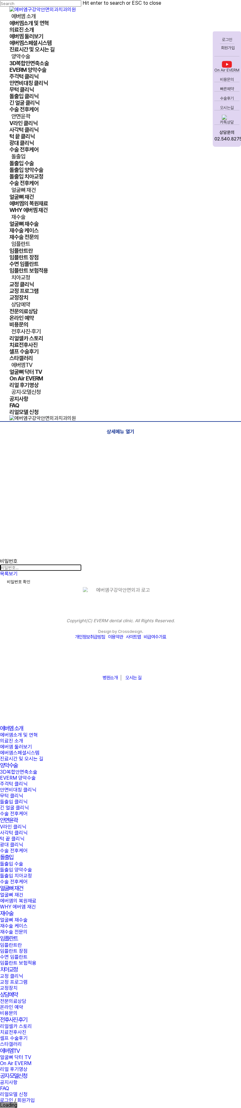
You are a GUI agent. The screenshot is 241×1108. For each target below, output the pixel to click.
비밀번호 (9, 561)
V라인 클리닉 (13, 827)
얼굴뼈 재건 (11, 888)
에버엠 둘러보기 (16, 747)
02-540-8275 (120, 662)
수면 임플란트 (14, 957)
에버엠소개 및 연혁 (19, 735)
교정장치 (9, 988)
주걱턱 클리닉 (14, 784)
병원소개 (110, 678)
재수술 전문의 (14, 932)
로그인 (227, 39)
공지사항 (9, 1082)
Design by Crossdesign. (120, 631)
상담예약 (9, 994)
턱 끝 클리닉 (12, 839)
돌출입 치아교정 (16, 876)
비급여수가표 (155, 637)
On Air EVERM (226, 70)
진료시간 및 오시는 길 (21, 759)
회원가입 (227, 47)
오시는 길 (134, 678)
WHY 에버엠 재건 (18, 907)
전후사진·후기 (13, 1019)
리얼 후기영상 (14, 1069)
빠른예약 (227, 89)
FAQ (4, 1088)
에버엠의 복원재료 (18, 901)
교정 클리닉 (11, 976)
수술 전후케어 (14, 814)
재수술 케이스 (14, 926)
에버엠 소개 (11, 728)
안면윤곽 (9, 820)
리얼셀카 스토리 (16, 1026)
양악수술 (9, 765)
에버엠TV (9, 1050)
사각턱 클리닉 (14, 833)
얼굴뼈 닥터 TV (15, 1057)
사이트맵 (133, 637)
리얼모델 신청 (14, 1094)
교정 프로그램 (14, 982)
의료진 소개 (11, 741)
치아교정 (9, 969)
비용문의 (227, 79)
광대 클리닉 (11, 845)
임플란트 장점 (14, 951)
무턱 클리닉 (11, 796)
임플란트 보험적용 (18, 963)
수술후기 (227, 98)
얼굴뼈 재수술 (14, 920)
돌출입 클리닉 (14, 802)
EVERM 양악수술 (18, 778)
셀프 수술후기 (14, 1038)
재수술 (6, 913)
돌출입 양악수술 (16, 870)
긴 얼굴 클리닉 (14, 808)
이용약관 (115, 637)
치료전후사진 (13, 1032)
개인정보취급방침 (90, 637)
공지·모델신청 (13, 1075)
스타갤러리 (11, 1044)
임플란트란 (11, 945)
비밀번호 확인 (18, 581)
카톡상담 (227, 122)
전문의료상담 (13, 1001)
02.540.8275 (226, 138)
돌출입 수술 (11, 864)
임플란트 (9, 938)
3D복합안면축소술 (18, 772)
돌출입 (6, 857)
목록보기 (9, 574)
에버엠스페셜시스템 (20, 753)
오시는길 (227, 107)
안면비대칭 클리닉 (18, 790)
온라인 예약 (11, 1007)
